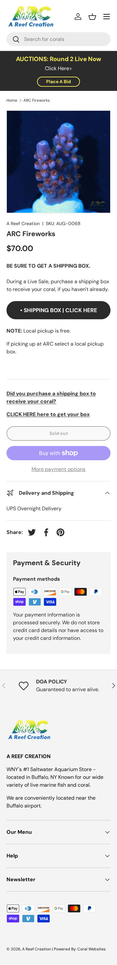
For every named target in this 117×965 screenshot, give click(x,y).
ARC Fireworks (36, 100)
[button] (92, 16)
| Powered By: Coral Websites (79, 949)
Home (11, 100)
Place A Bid (58, 81)
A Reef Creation (23, 223)
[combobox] (58, 39)
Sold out (58, 433)
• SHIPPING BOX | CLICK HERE (58, 310)
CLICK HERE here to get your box (48, 414)
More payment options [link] (58, 469)
